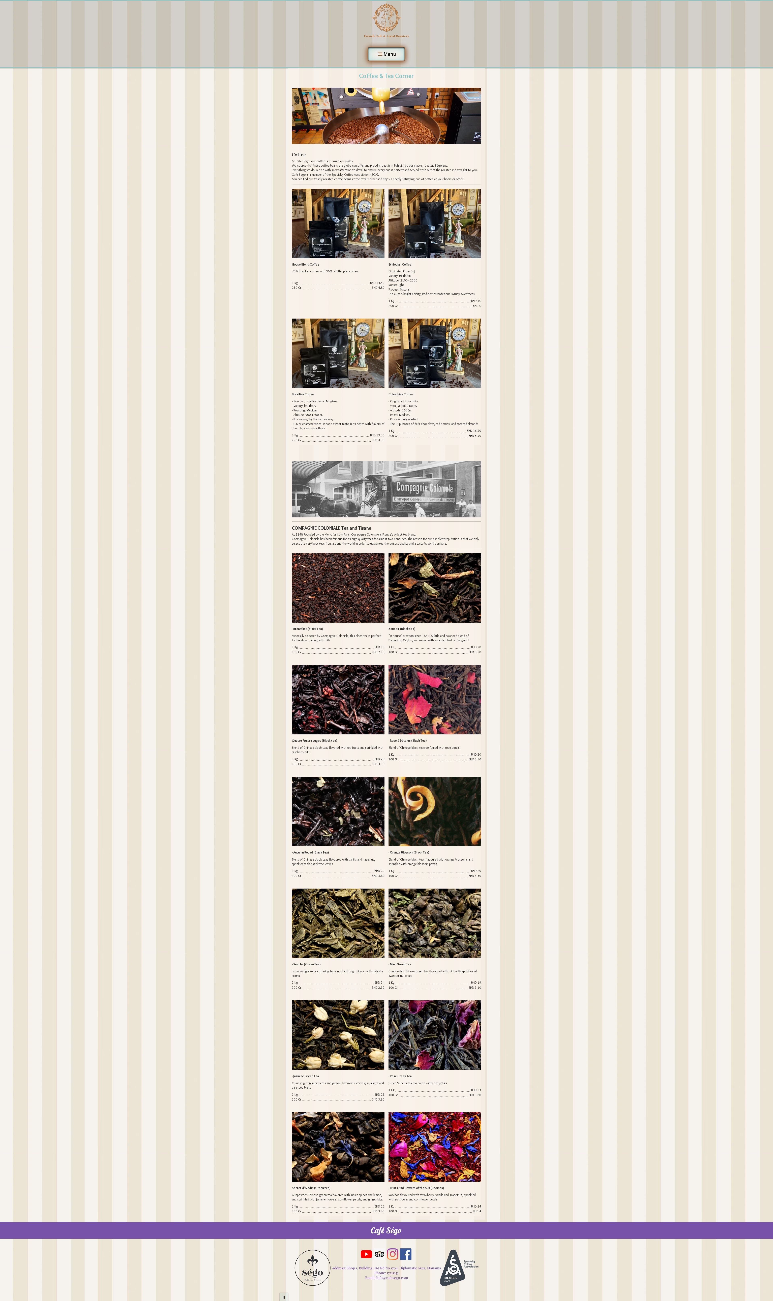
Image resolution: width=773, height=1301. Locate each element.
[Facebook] (405, 1254)
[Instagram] (392, 1254)
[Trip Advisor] (379, 1254)
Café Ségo (386, 1230)
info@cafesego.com (392, 1277)
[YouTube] (366, 1254)
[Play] (284, 1297)
